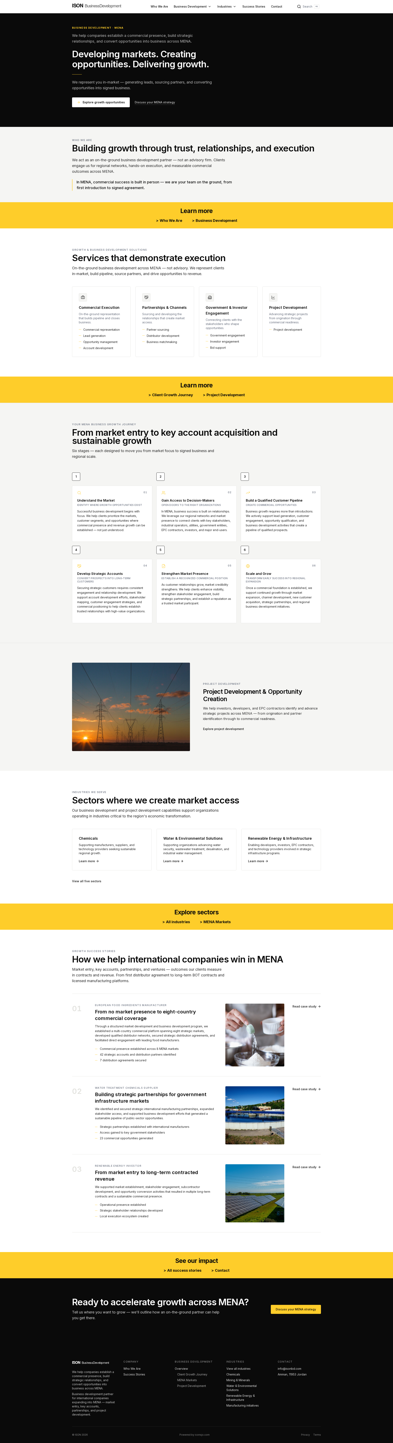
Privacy (305, 1434)
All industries (176, 922)
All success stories (182, 1270)
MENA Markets (215, 922)
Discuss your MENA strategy (155, 102)
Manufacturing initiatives (242, 1405)
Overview (181, 1368)
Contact (276, 6)
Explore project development (223, 729)
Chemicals (233, 1374)
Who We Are (159, 6)
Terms (317, 1434)
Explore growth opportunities (104, 102)
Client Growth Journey (170, 395)
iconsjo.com (202, 1434)
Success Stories (253, 6)
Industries (224, 6)
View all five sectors (86, 881)
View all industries (238, 1368)
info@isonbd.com (289, 1368)
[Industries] (235, 7)
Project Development (224, 395)
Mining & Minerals (238, 1380)
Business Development (190, 6)
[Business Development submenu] (210, 7)
